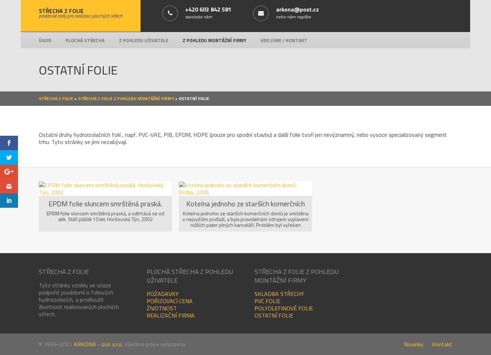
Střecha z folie (56, 98)
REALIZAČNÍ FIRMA (171, 315)
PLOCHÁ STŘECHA (85, 40)
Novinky (413, 344)
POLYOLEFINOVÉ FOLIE (283, 308)
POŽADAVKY (163, 293)
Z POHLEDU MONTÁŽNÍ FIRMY (214, 40)
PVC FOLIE (267, 301)
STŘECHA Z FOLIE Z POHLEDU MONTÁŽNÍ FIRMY (126, 98)
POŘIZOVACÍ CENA (170, 301)
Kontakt (442, 344)
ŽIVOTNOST (162, 308)
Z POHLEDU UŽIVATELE (143, 40)
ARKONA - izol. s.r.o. (98, 344)
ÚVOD (45, 40)
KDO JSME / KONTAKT (284, 40)
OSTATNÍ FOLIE (273, 315)
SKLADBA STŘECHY (279, 293)
